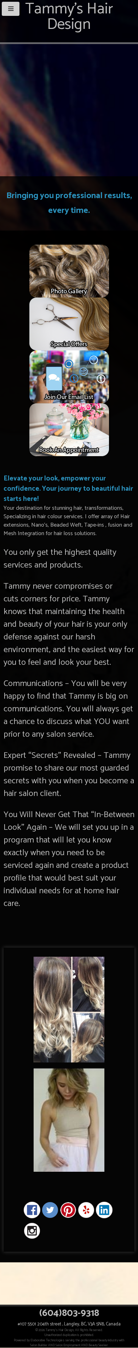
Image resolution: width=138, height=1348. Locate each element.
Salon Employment (68, 1345)
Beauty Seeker (98, 1345)
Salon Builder (38, 1345)
